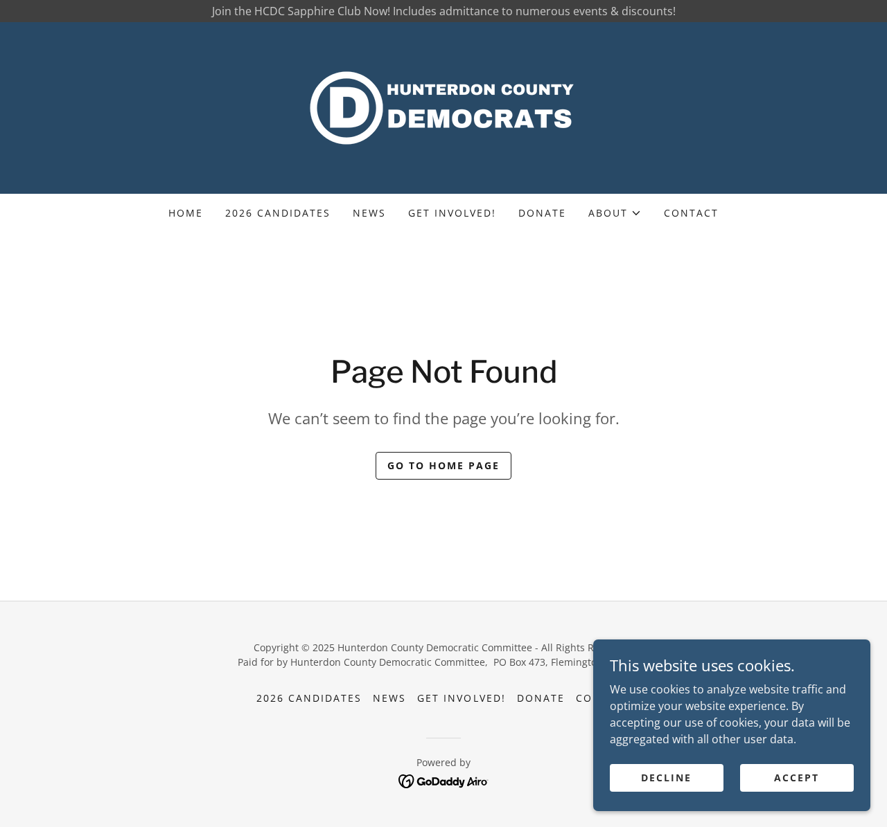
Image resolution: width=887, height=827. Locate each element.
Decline (666, 777)
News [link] (369, 212)
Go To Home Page (443, 465)
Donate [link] (542, 212)
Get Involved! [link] (452, 212)
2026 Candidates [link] (278, 212)
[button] (615, 213)
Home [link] (185, 212)
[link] (443, 106)
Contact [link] (691, 212)
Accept (796, 777)
